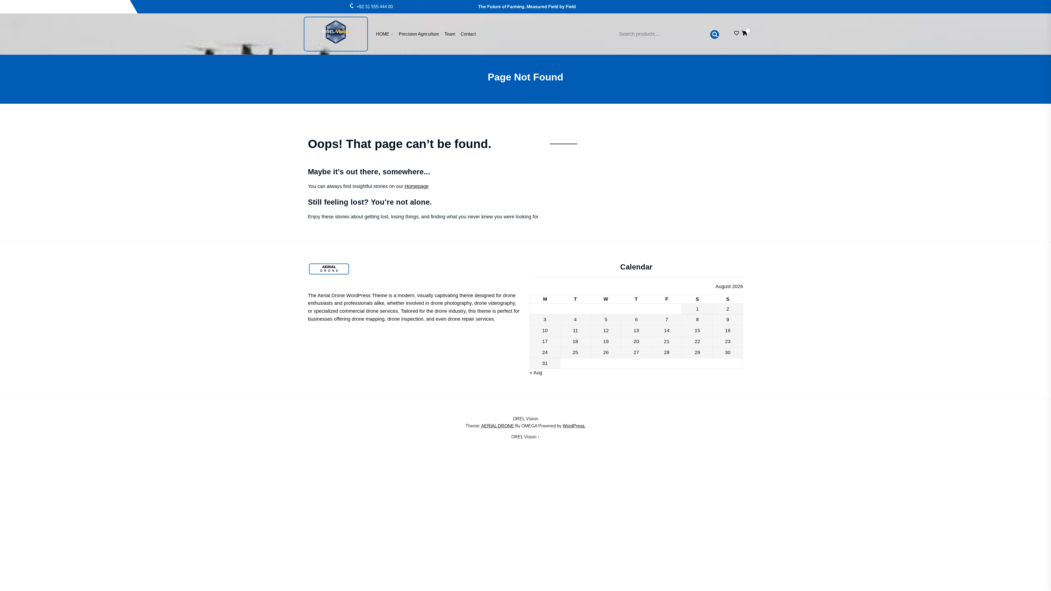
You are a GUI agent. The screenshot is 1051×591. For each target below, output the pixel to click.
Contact (468, 34)
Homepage (417, 186)
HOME (382, 34)
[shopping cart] (744, 34)
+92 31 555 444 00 (375, 6)
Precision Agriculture (419, 34)
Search (714, 34)
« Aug (536, 372)
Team (449, 34)
